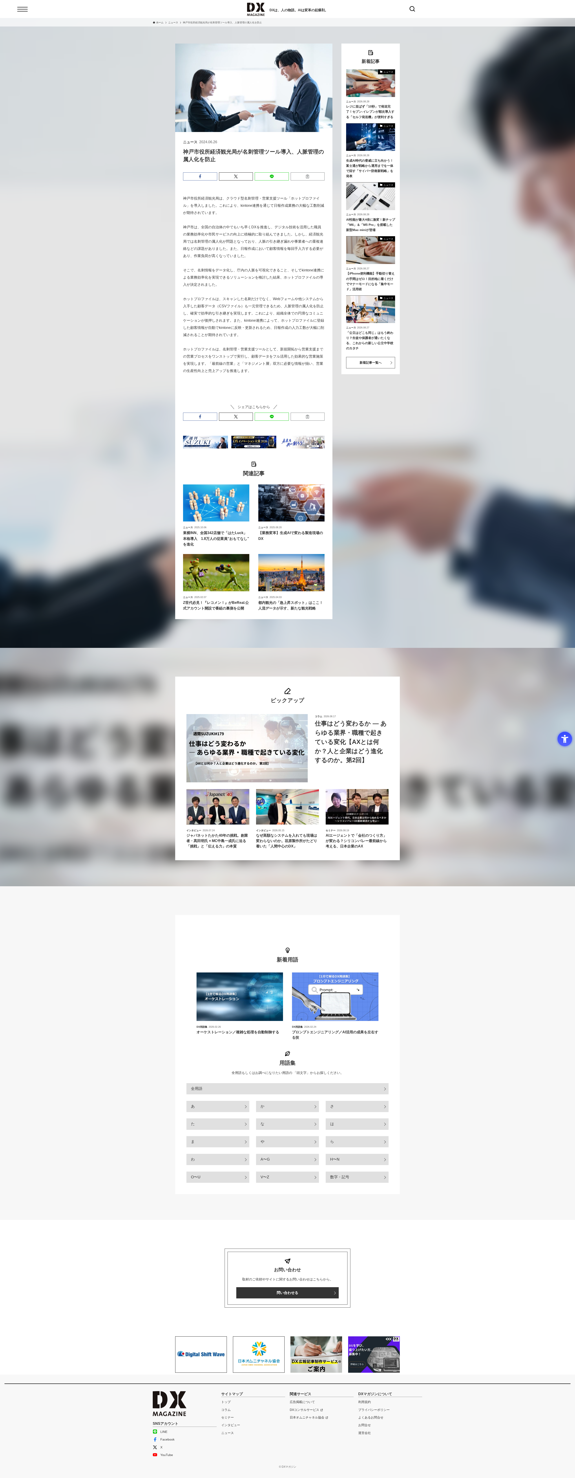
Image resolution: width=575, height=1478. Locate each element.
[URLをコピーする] (308, 176)
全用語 (196, 1089)
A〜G (265, 1159)
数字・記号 (339, 1177)
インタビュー (230, 1425)
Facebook (167, 1439)
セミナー (227, 1417)
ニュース (227, 1433)
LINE (163, 1432)
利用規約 (364, 1402)
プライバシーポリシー (374, 1410)
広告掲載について (302, 1402)
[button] (200, 176)
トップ (226, 1402)
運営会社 (364, 1433)
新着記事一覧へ (371, 362)
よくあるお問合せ (370, 1417)
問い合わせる (287, 1293)
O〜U (195, 1177)
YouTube (166, 1455)
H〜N (334, 1159)
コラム (226, 1410)
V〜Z (265, 1177)
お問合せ (364, 1425)
